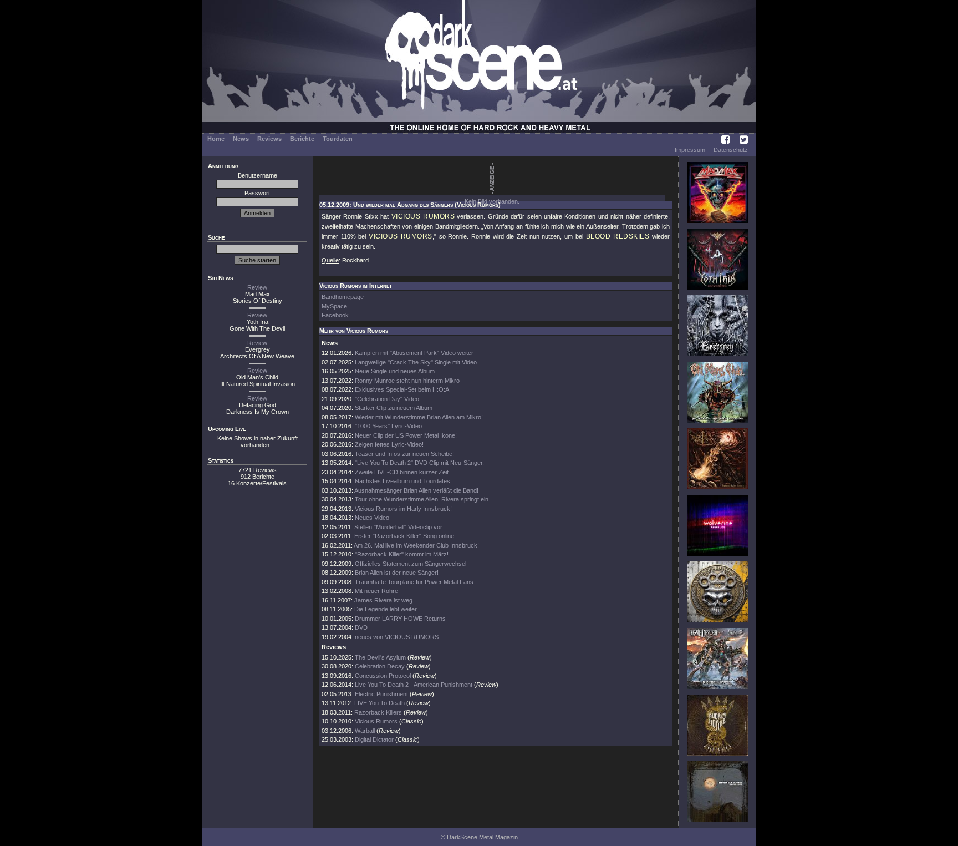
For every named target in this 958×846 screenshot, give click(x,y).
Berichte (302, 138)
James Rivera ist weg (383, 600)
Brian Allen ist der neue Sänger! (397, 572)
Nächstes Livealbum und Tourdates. (403, 481)
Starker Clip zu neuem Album (393, 407)
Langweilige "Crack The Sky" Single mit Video (416, 362)
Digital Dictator (374, 739)
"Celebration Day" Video (387, 399)
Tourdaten (338, 138)
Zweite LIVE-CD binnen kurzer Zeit (402, 472)
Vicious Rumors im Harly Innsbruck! (403, 508)
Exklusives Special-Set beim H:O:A (402, 389)
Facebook (335, 315)
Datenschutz (731, 149)
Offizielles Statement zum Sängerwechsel (410, 563)
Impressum (690, 149)
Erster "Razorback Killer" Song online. (405, 536)
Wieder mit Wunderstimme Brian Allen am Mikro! (419, 417)
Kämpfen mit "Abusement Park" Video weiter (414, 352)
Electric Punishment (381, 694)
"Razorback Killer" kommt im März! (402, 554)
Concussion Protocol (383, 675)
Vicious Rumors (376, 721)
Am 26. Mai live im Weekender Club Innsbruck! (416, 545)
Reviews (269, 138)
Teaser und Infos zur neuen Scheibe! (404, 453)
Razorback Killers (378, 712)
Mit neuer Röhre (376, 590)
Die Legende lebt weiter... (387, 609)
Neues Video (372, 517)
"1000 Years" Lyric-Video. (389, 426)
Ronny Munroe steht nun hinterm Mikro (407, 380)
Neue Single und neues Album (395, 371)
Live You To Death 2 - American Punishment (413, 684)
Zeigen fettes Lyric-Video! (389, 444)
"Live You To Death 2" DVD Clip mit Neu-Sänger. (419, 462)
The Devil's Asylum (380, 657)
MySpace (334, 306)
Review (257, 287)
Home (216, 138)
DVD (361, 627)
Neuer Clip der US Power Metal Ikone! (406, 435)
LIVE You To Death (379, 703)
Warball (365, 730)
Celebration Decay (380, 666)
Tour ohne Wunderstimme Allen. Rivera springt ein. (422, 499)
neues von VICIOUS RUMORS (397, 637)
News (241, 138)
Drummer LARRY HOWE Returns (400, 618)
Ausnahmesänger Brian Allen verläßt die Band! (416, 490)
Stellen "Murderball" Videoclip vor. (399, 527)
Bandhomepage (343, 296)
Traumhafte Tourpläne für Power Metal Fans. (415, 582)
